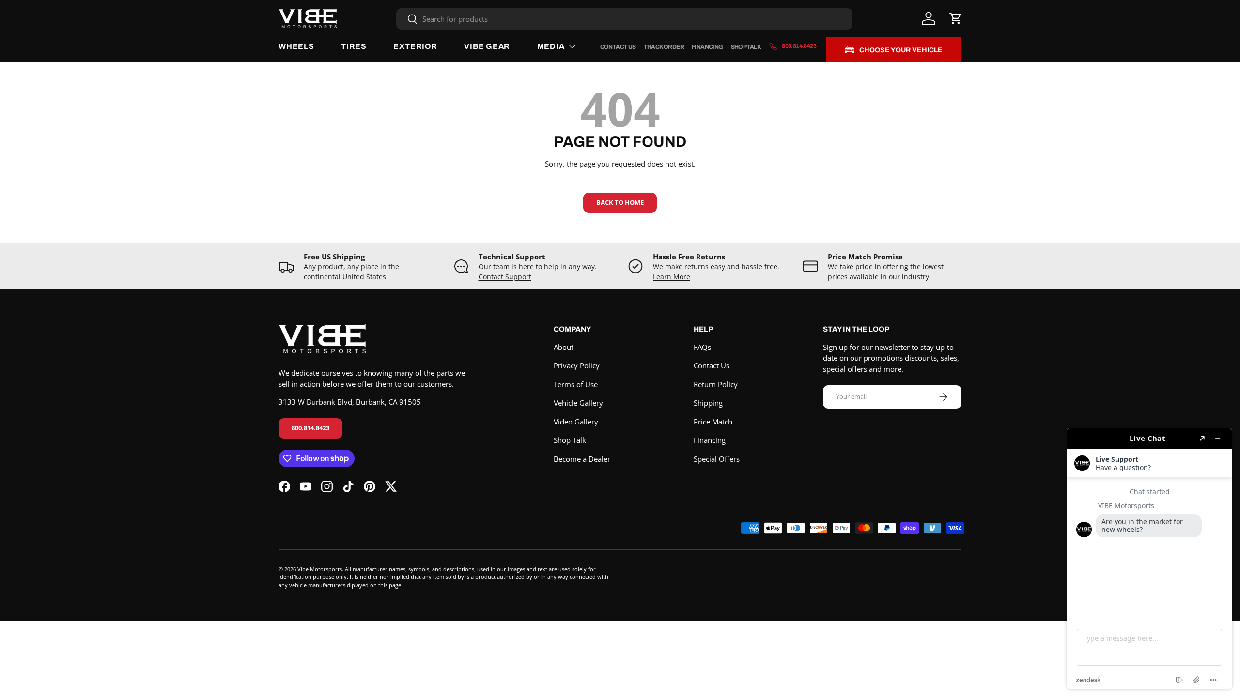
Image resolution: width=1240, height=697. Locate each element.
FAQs (702, 347)
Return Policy (716, 384)
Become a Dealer (582, 459)
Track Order (664, 47)
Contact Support (505, 277)
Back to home (620, 202)
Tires (354, 46)
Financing (707, 47)
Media (551, 46)
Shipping (708, 403)
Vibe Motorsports (319, 569)
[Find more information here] (1149, 558)
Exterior (415, 46)
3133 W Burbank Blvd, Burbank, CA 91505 (350, 402)
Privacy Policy (577, 365)
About (564, 347)
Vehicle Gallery (578, 403)
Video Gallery (576, 421)
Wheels (296, 46)
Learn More (671, 277)
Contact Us (618, 47)
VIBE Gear (487, 46)
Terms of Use (576, 384)
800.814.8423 (310, 428)
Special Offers (717, 459)
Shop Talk (746, 47)
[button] (955, 18)
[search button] (407, 19)
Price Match (713, 421)
